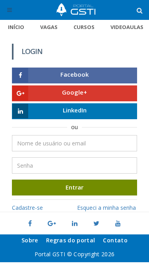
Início (16, 27)
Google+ (74, 92)
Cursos (84, 27)
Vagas (49, 27)
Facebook (74, 74)
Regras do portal (70, 240)
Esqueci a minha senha (106, 207)
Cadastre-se (27, 207)
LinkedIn (75, 110)
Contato (115, 240)
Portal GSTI (75, 10)
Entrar (74, 187)
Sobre (29, 240)
